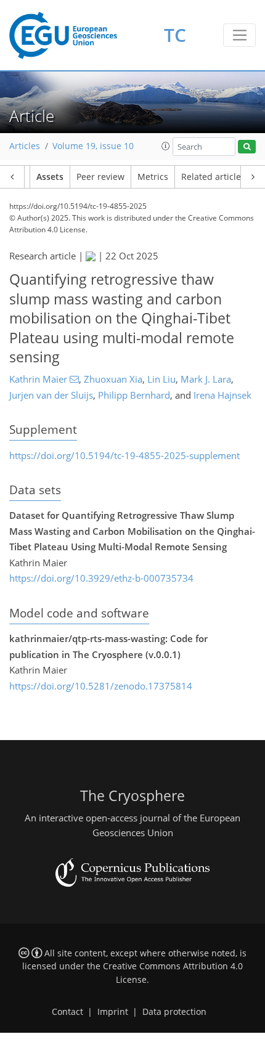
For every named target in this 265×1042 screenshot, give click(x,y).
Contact (67, 1011)
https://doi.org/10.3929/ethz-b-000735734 (101, 578)
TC (175, 34)
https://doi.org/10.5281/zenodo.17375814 (100, 686)
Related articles (213, 176)
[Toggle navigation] (239, 35)
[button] (165, 146)
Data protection (174, 1011)
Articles (24, 146)
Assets (49, 176)
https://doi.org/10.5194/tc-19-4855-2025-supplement (124, 455)
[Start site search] (247, 147)
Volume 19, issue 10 (93, 146)
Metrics (152, 176)
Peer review (100, 176)
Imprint (112, 1011)
